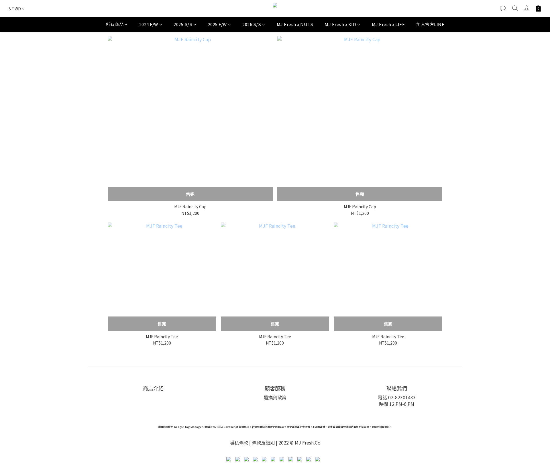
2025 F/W (217, 24)
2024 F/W (148, 24)
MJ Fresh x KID (340, 24)
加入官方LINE (430, 24)
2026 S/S (251, 24)
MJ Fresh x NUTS (295, 24)
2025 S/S (183, 24)
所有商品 (114, 24)
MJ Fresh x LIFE (388, 24)
